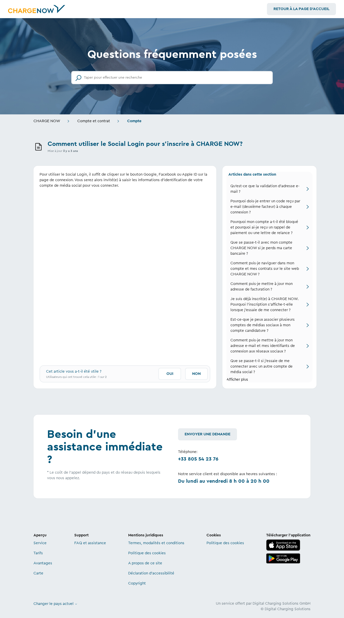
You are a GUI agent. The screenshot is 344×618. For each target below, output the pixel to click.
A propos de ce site (145, 563)
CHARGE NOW (46, 121)
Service (40, 543)
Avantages (42, 563)
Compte (134, 121)
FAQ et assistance (90, 543)
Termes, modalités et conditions (156, 543)
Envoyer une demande (207, 434)
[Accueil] (36, 9)
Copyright (137, 583)
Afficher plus (237, 379)
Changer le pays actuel (54, 604)
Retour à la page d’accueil (301, 9)
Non (196, 374)
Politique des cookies (147, 553)
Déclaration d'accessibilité (151, 573)
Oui (169, 374)
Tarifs (38, 553)
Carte (38, 573)
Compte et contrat (93, 121)
